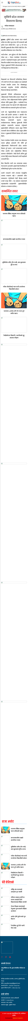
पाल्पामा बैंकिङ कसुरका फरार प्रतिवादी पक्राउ (14, 214)
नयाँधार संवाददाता (9, 26)
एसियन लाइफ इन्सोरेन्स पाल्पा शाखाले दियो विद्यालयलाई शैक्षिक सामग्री (19, 899)
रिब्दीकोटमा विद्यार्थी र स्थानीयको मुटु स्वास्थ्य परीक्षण (14, 336)
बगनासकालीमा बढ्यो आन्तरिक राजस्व (14, 239)
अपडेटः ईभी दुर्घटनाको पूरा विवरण (18, 917)
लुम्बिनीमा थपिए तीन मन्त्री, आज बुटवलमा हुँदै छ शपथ (14, 263)
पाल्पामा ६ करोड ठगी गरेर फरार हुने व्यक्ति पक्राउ (14, 312)
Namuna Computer (18, 1018)
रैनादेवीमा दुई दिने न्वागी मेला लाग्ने (17, 926)
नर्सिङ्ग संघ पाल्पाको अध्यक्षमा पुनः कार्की (16, 890)
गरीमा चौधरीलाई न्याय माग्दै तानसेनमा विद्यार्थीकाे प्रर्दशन (14, 287)
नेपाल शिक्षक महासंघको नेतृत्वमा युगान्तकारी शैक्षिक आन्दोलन (19, 908)
